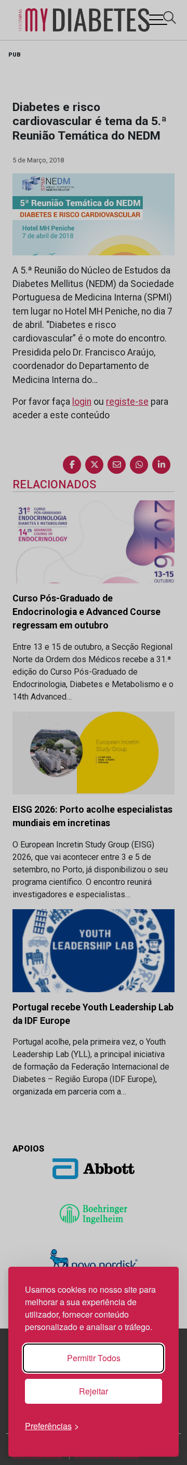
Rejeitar (93, 1391)
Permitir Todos (94, 1358)
